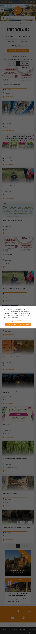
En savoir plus (19, 321)
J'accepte (25, 324)
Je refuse (12, 324)
